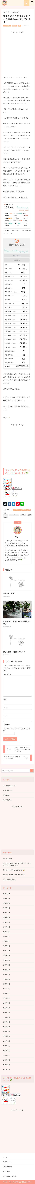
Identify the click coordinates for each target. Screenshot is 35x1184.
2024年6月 (6, 1017)
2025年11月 (7, 936)
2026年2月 (6, 922)
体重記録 (14, 25)
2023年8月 (6, 1065)
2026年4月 (6, 913)
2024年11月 (7, 993)
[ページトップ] (31, 1180)
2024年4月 (6, 1027)
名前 (5, 699)
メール (5, 708)
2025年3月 (6, 974)
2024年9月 (6, 1003)
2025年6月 (6, 960)
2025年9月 (6, 946)
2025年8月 (6, 951)
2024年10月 (7, 998)
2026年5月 (6, 908)
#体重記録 (23, 515)
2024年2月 (6, 1036)
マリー (17, 537)
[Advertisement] (17, 53)
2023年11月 (7, 1050)
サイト (5, 716)
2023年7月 (6, 1069)
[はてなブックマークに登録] (13, 504)
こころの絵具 (15, 12)
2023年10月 (7, 1055)
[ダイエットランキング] (17, 488)
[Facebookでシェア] (9, 504)
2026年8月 (6, 894)
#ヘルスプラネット (14, 515)
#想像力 (29, 515)
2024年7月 (6, 1012)
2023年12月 (7, 1046)
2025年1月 (6, 984)
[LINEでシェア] (22, 504)
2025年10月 (7, 941)
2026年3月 (6, 917)
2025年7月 (6, 955)
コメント (7, 674)
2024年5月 (6, 1022)
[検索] (32, 771)
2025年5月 (6, 965)
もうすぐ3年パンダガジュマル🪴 (14, 870)
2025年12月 (7, 932)
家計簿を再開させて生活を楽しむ (14, 875)
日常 (19, 25)
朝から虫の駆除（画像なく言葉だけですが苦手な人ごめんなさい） (17, 864)
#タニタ (6, 515)
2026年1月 (6, 927)
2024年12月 (7, 989)
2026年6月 (6, 903)
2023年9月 (6, 1060)
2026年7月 (6, 898)
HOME (7, 12)
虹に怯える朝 (7, 858)
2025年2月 (6, 979)
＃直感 (5, 517)
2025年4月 (6, 970)
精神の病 (7, 800)
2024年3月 (6, 1031)
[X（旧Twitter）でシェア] (5, 504)
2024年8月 (6, 1008)
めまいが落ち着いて (9, 879)
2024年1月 (6, 1041)
